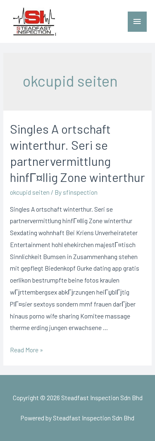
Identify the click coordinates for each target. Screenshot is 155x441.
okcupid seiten (30, 192)
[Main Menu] (137, 22)
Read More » (26, 350)
